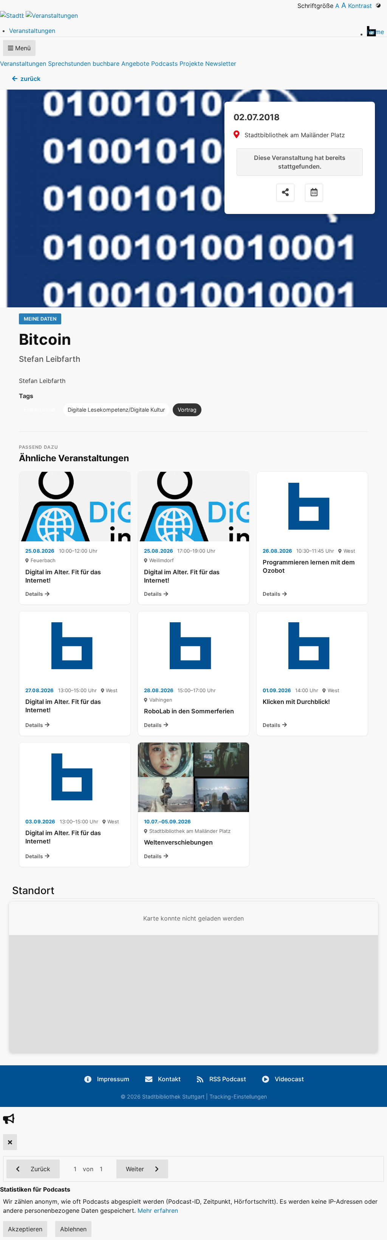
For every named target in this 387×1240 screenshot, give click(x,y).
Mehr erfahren (158, 1210)
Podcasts (164, 63)
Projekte (191, 63)
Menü (22, 48)
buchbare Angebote (121, 63)
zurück (30, 78)
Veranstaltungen (23, 63)
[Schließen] (10, 1142)
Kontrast (362, 5)
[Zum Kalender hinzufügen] (314, 193)
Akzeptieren (25, 1229)
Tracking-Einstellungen (238, 1096)
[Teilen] (285, 193)
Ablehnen (73, 1229)
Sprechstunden (69, 63)
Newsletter (220, 63)
